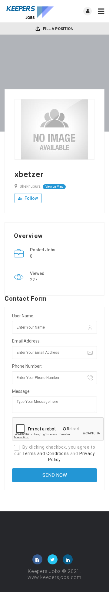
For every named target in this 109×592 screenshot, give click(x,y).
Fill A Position (58, 28)
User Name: (23, 315)
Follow (31, 198)
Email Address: (26, 341)
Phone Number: (27, 366)
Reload (72, 429)
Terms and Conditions (45, 453)
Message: (21, 391)
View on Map (54, 186)
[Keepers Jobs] (29, 11)
